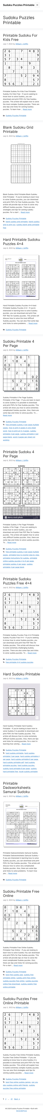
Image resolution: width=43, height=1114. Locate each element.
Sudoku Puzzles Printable (18, 5)
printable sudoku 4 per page (14, 564)
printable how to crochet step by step (24, 555)
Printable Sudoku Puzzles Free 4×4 (17, 581)
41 (12, 1099)
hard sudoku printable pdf (13, 762)
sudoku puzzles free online (13, 981)
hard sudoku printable (14, 753)
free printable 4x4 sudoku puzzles (19, 662)
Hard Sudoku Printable (21, 674)
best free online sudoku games (18, 1082)
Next (17, 1099)
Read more (27, 109)
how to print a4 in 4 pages (18, 431)
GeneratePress (21, 1111)
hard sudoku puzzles (26, 765)
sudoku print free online (25, 978)
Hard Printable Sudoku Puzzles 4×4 (21, 241)
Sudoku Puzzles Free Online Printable (20, 1001)
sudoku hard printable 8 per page (16, 769)
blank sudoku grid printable (17, 222)
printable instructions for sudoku (16, 558)
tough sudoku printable (28, 772)
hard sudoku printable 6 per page (24, 759)
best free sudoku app (14, 975)
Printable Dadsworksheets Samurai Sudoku (16, 787)
